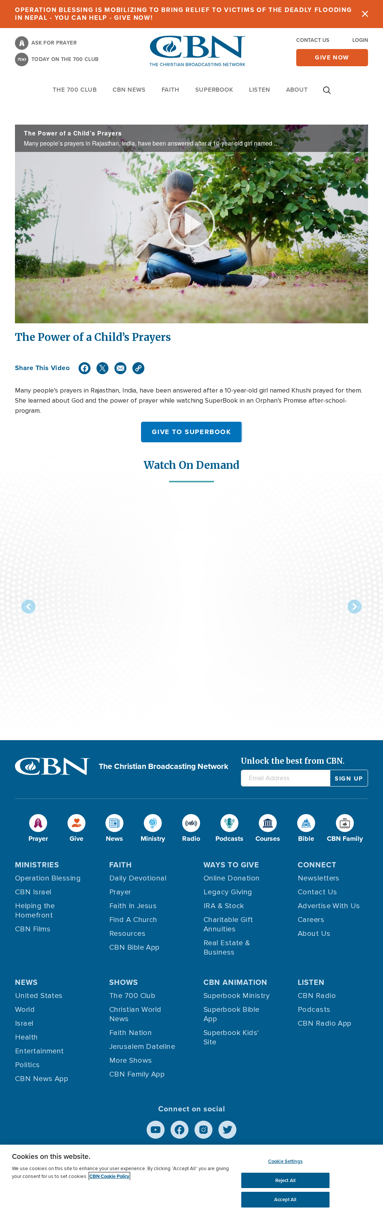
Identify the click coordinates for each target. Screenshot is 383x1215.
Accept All (285, 1199)
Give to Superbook (191, 432)
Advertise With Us (329, 905)
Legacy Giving (227, 892)
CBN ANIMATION (235, 982)
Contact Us (312, 40)
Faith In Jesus (133, 905)
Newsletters (319, 878)
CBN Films (32, 929)
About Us (314, 933)
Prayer (120, 892)
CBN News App (41, 1078)
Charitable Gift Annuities (228, 924)
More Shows (130, 1060)
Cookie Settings (285, 1161)
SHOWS (123, 982)
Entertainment (39, 1051)
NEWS (26, 982)
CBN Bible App (134, 947)
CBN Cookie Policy (109, 1176)
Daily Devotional (137, 878)
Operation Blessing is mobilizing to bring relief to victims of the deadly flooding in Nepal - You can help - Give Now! (183, 13)
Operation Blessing (48, 878)
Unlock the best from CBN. (292, 761)
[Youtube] (156, 1130)
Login (360, 40)
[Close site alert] (365, 14)
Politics (27, 1064)
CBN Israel (33, 892)
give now (332, 57)
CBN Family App (137, 1074)
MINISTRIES (37, 864)
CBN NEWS (129, 89)
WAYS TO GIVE (231, 864)
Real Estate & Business (226, 947)
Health (26, 1037)
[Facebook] (85, 368)
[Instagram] (203, 1130)
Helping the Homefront (35, 910)
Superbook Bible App (231, 1014)
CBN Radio (317, 995)
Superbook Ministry (236, 995)
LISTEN (259, 89)
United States (39, 995)
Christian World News (135, 1014)
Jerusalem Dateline (142, 1046)
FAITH (171, 89)
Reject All (285, 1180)
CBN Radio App (325, 1023)
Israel (24, 1023)
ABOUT (297, 89)
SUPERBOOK (214, 89)
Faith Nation (130, 1032)
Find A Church (133, 919)
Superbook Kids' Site (231, 1037)
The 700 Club (75, 89)
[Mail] (120, 368)
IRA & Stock (223, 905)
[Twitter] (102, 368)
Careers (311, 919)
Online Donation (231, 878)
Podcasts (314, 1009)
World (25, 1009)
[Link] (138, 368)
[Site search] (327, 93)
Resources (127, 933)
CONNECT (317, 864)
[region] (191, 1180)
